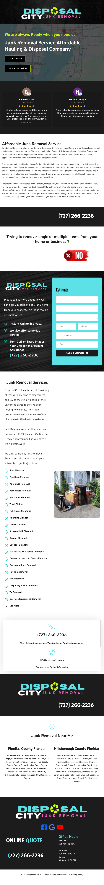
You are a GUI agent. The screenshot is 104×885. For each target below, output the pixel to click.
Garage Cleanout (18, 538)
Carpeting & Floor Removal (23, 585)
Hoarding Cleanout (19, 517)
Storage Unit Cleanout (21, 531)
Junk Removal (17, 470)
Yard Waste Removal (20, 490)
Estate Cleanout (18, 524)
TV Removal (15, 592)
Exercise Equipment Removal (25, 599)
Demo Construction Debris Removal (28, 558)
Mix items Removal (19, 497)
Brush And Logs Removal (22, 565)
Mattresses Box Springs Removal (26, 551)
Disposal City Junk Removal (39, 874)
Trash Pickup (16, 504)
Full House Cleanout (20, 511)
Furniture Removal (19, 477)
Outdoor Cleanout (19, 545)
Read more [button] (77, 123)
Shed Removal (17, 578)
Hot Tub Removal (18, 572)
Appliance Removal (19, 484)
